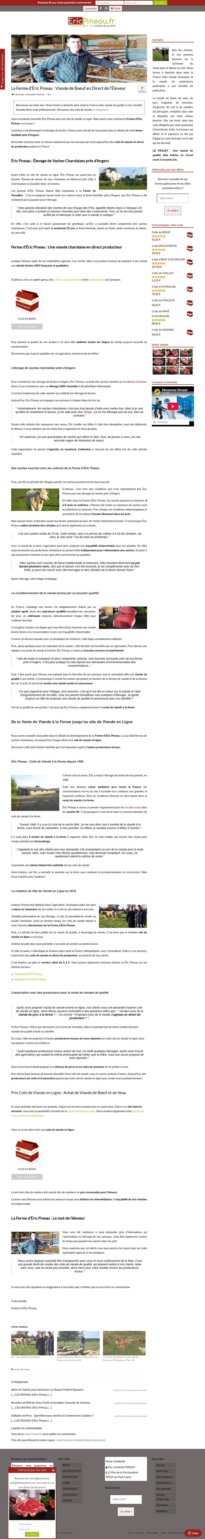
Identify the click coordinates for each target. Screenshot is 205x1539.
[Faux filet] (158, 362)
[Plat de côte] (186, 362)
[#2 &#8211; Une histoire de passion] (32, 1343)
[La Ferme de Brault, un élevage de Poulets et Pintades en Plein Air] (124, 1343)
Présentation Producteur (35, 94)
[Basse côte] (158, 353)
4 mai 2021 (118, 1403)
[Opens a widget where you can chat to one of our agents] (193, 1533)
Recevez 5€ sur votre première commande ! (65, 2)
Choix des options (27, 326)
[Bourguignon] (172, 371)
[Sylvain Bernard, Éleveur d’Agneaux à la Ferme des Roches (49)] (78, 1343)
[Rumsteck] (158, 371)
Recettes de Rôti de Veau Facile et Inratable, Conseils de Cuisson (50, 1402)
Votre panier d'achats (117, 8)
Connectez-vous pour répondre (135, 1390)
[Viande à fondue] (186, 353)
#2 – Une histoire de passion (25, 1357)
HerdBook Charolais (134, 381)
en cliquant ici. (100, 109)
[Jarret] (172, 353)
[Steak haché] (172, 362)
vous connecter (33, 1434)
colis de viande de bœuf (67, 279)
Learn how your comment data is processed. (81, 1440)
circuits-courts (133, 807)
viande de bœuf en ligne (81, 1111)
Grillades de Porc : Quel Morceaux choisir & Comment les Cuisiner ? (52, 1415)
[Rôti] (186, 371)
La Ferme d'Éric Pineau (21, 1369)
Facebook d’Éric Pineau (28, 974)
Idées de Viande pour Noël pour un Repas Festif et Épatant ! (47, 1389)
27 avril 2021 (118, 1390)
